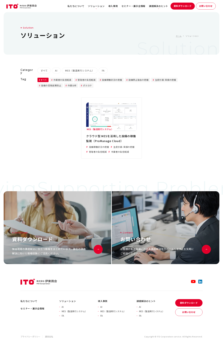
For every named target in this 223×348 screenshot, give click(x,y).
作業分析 (72, 85)
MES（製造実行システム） (79, 70)
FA (103, 70)
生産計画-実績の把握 (165, 79)
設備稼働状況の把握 (111, 79)
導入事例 (113, 6)
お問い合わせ (206, 5)
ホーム (178, 36)
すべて (44, 70)
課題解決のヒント (158, 6)
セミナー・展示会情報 (133, 6)
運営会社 (49, 336)
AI (56, 70)
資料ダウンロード (183, 5)
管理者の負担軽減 (86, 79)
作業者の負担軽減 (62, 79)
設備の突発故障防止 (51, 85)
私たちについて (76, 6)
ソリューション (96, 6)
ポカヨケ (87, 85)
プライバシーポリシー (30, 336)
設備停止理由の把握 (138, 79)
